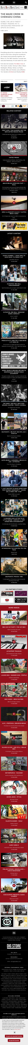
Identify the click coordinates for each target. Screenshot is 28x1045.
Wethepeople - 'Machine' (14, 773)
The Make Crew (18, 64)
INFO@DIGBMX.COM (16, 961)
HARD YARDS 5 (14, 845)
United (11, 72)
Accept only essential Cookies (14, 1036)
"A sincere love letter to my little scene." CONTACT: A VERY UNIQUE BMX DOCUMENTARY (14, 520)
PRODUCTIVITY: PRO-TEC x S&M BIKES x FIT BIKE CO (14, 341)
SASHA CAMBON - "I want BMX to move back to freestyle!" (14, 256)
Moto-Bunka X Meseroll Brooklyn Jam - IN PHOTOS (14, 460)
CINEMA (4, 999)
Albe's (3, 1016)
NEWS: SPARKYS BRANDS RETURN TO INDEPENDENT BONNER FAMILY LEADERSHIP (14, 372)
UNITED (8, 1007)
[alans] (7, 922)
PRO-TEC (18, 1004)
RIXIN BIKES (24, 1004)
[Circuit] (21, 600)
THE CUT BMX (15, 999)
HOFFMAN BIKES (13, 1001)
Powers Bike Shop (20, 1018)
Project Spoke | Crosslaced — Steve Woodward (14, 869)
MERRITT (22, 1002)
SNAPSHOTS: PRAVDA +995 (14, 576)
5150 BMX (23, 1016)
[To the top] (14, 933)
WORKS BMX (18, 1007)
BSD (17, 997)
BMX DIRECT (12, 997)
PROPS (13, 1004)
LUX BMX (12, 1002)
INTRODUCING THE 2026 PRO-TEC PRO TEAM (14, 549)
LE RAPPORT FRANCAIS (14, 651)
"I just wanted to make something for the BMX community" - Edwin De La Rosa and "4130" (14, 490)
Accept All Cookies (14, 1040)
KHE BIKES (20, 1001)
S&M (23, 72)
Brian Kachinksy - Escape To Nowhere (21, 94)
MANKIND (17, 1002)
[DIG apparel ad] (14, 106)
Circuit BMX (9, 1016)
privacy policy (17, 1029)
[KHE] (14, 7)
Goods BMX (5, 1018)
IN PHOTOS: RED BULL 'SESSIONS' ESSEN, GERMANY (14, 313)
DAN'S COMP (22, 999)
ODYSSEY (3, 1004)
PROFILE (9, 1004)
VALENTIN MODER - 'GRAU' (14, 821)
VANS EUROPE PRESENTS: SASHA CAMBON (14, 895)
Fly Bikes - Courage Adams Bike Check (6, 94)
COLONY (8, 999)
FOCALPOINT (4, 1001)
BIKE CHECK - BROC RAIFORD (14, 699)
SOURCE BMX (4, 1006)
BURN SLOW (22, 997)
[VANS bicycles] (7, 600)
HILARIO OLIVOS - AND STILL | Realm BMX (14, 748)
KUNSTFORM (5, 1002)
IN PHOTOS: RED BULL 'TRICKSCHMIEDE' (14, 284)
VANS (12, 1007)
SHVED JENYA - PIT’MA (14, 797)
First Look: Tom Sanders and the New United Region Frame (14, 131)
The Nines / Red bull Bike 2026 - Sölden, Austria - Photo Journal (14, 404)
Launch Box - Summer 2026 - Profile (14, 675)
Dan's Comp (16, 1016)
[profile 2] (14, 226)
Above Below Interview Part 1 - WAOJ (14, 184)
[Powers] (21, 593)
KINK (25, 1001)
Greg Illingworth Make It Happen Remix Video (14, 212)
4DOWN (24, 1007)
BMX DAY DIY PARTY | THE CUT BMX (14, 627)
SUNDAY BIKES (12, 1006)
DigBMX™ (23, 937)
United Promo (14, 157)
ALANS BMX (5, 997)
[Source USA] (7, 593)
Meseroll (12, 1018)
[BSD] (21, 910)
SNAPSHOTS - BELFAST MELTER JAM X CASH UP (14, 432)
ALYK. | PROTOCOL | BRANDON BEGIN (14, 723)
